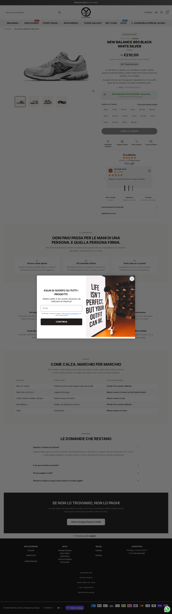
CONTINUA (61, 322)
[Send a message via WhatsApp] (167, 609)
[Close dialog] (132, 279)
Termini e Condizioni (72, 313)
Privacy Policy (63, 315)
